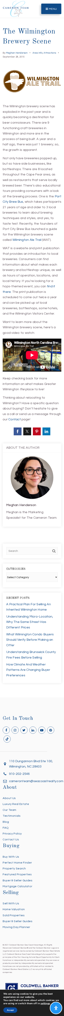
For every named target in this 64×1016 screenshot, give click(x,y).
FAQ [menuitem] (6, 827)
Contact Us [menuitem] (11, 839)
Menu (52, 9)
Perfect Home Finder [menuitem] (17, 862)
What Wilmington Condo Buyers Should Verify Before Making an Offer (30, 640)
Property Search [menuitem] (14, 868)
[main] (32, 348)
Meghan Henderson (17, 53)
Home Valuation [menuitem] (14, 909)
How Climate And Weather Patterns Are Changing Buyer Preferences (28, 670)
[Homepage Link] (16, 8)
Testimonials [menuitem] (12, 815)
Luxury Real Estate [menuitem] (16, 804)
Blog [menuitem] (6, 821)
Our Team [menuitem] (9, 809)
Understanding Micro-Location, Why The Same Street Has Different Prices (29, 622)
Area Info (37, 53)
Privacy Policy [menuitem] (12, 833)
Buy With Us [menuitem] (11, 856)
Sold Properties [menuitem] (14, 915)
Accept (10, 1010)
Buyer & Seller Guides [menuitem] (17, 880)
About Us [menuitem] (9, 798)
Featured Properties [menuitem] (17, 874)
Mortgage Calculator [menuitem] (17, 886)
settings (45, 1003)
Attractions (50, 53)
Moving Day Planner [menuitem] (16, 927)
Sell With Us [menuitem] (11, 903)
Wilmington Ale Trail (26, 240)
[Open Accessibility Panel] (56, 1008)
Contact (14, 419)
